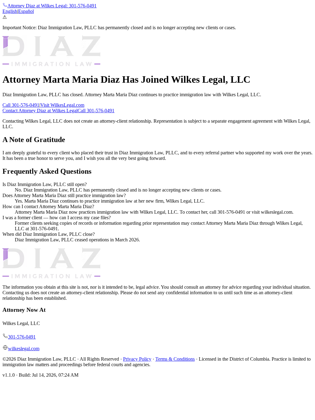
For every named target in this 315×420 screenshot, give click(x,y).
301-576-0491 (22, 336)
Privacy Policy (137, 359)
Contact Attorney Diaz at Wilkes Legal (40, 110)
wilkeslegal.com (23, 348)
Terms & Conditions (175, 359)
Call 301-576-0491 (20, 105)
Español (26, 11)
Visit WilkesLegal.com (62, 105)
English (9, 11)
